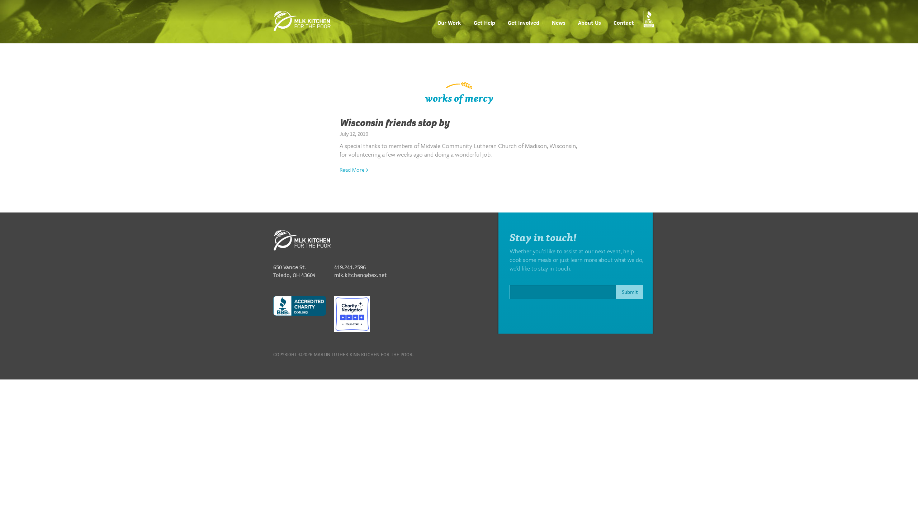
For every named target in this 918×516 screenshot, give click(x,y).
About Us (589, 23)
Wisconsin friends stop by (394, 122)
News (559, 23)
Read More (353, 169)
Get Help (484, 23)
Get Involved (523, 23)
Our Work (449, 23)
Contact (624, 23)
